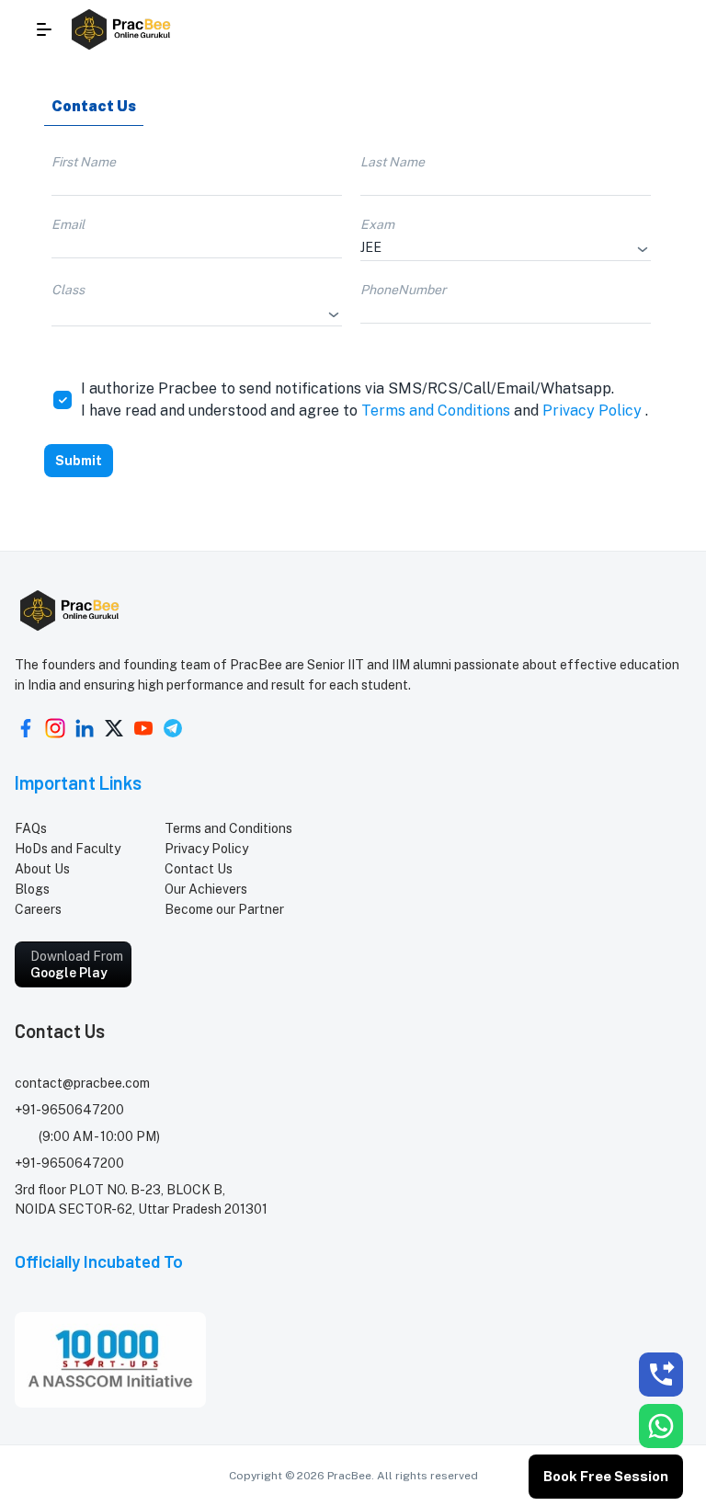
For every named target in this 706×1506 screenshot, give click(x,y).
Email (68, 224)
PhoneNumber (403, 289)
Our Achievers (206, 889)
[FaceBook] (26, 728)
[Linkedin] (85, 728)
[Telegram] (173, 728)
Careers (38, 909)
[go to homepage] (122, 29)
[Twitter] (114, 728)
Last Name (392, 161)
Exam (377, 224)
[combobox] (491, 247)
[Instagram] (55, 728)
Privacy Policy (592, 410)
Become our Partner (224, 909)
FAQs (31, 828)
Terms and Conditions (436, 410)
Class (68, 289)
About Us (42, 868)
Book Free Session (605, 1476)
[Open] (642, 249)
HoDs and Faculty (67, 848)
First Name (83, 161)
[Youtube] (143, 728)
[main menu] (44, 29)
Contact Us (199, 868)
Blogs (32, 889)
